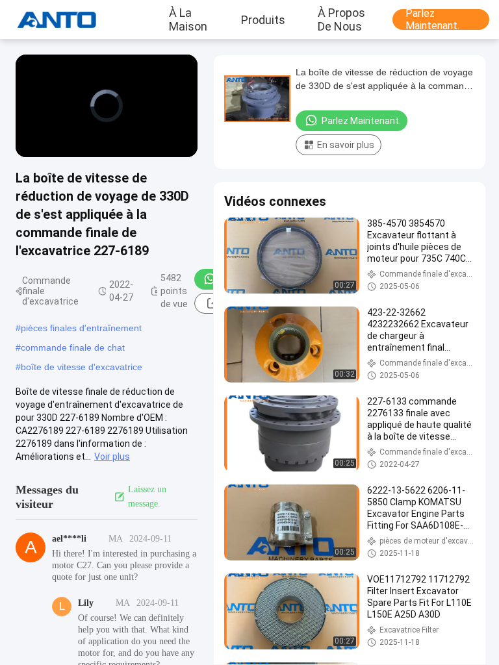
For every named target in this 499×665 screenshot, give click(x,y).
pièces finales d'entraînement (81, 328)
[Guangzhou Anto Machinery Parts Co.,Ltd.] (49, 19)
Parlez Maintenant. (432, 19)
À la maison (188, 19)
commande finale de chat (73, 347)
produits (263, 19)
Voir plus (112, 456)
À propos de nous (341, 19)
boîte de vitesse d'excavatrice (81, 367)
